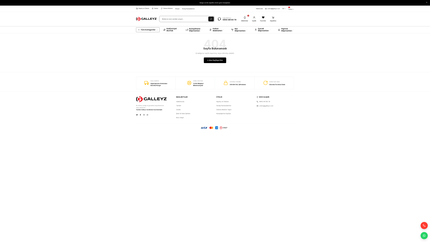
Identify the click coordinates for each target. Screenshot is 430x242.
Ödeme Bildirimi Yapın (223, 109)
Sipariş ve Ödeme (144, 8)
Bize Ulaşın (180, 117)
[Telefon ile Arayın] (424, 225)
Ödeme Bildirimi (168, 8)
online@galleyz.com (273, 8)
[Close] (427, 2)
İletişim (177, 9)
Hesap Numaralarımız (188, 9)
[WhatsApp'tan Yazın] (424, 235)
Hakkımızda (259, 8)
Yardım (156, 8)
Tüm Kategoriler (148, 30)
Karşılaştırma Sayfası (223, 113)
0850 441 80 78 (229, 20)
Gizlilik (178, 109)
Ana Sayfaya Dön (216, 60)
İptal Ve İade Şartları (183, 113)
